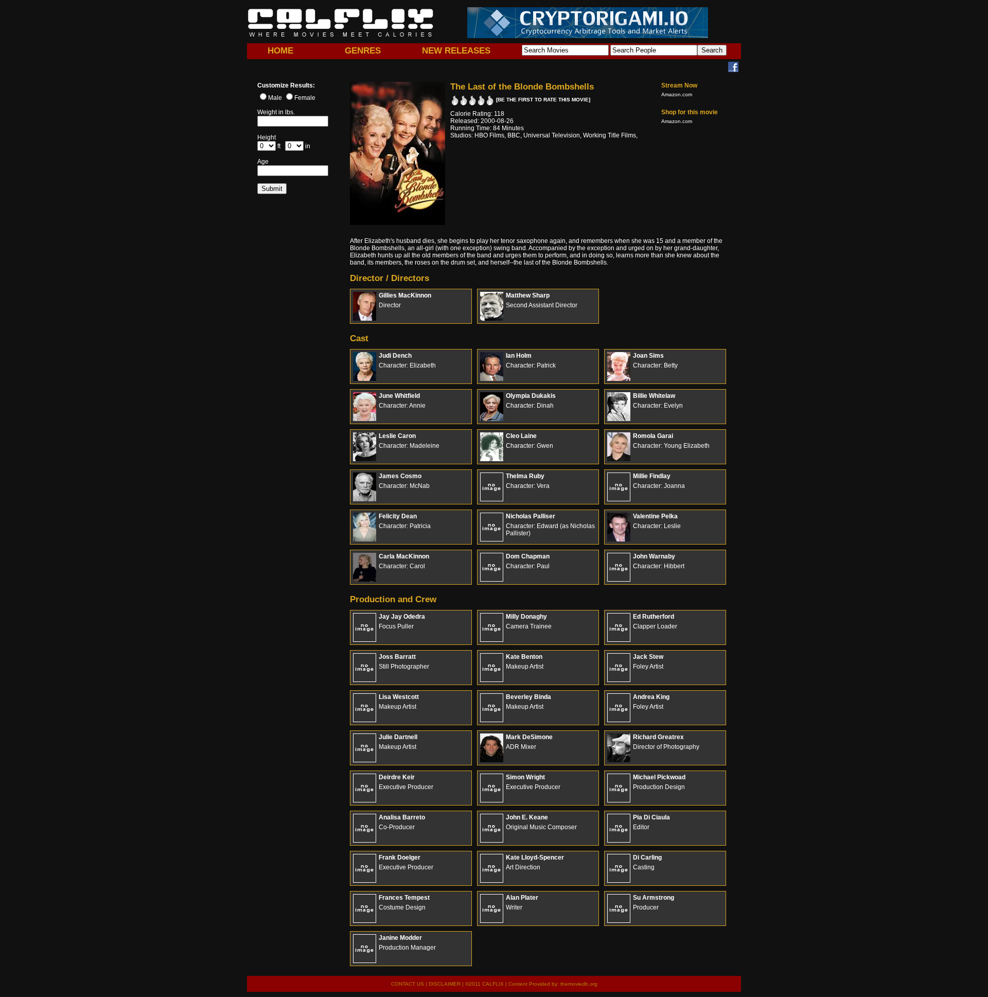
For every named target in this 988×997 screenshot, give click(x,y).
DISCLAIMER (445, 984)
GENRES (363, 51)
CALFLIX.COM (340, 22)
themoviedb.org (578, 984)
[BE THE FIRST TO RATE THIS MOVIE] (543, 99)
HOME (280, 51)
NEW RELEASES (456, 51)
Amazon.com (676, 94)
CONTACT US (407, 984)
